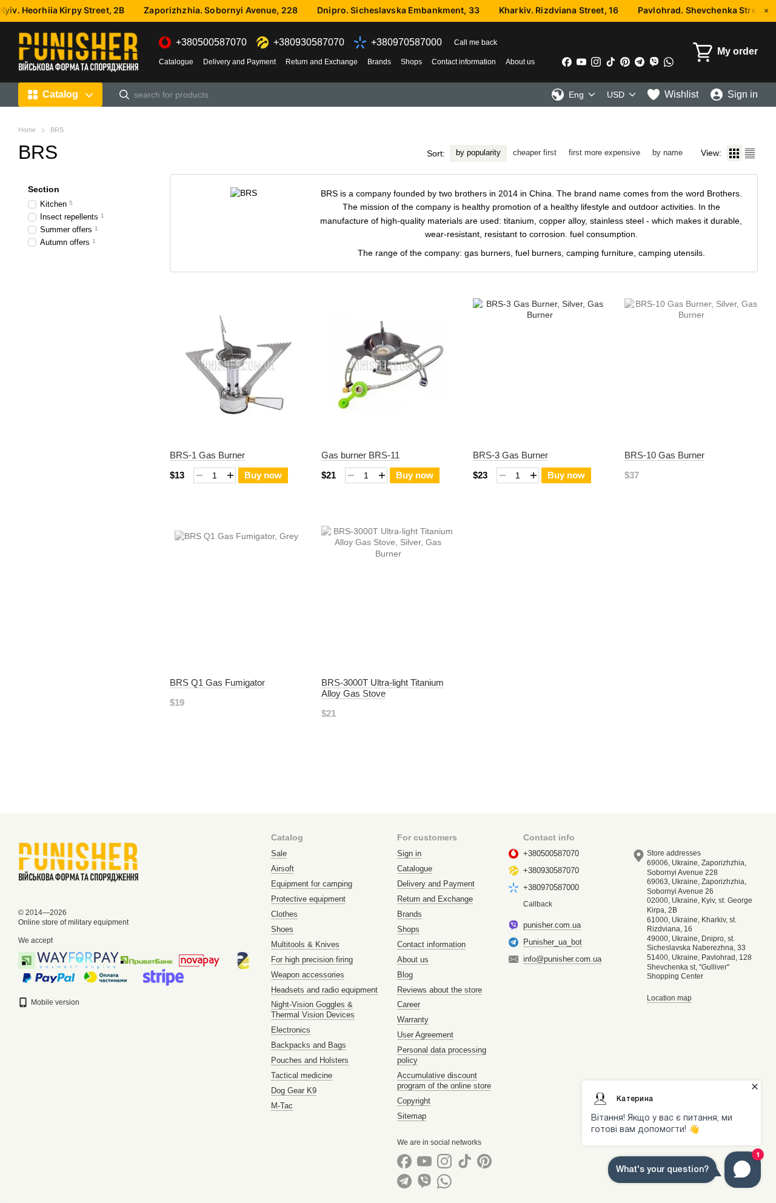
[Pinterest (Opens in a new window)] (625, 62)
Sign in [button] (409, 853)
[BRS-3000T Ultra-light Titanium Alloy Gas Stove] (388, 592)
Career (408, 1004)
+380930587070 (308, 42)
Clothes (284, 914)
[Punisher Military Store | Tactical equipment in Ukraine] (78, 861)
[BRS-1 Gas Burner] (236, 365)
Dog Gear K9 (293, 1090)
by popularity (478, 152)
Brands (379, 62)
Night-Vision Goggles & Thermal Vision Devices (313, 1009)
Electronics (290, 1029)
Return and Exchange (322, 62)
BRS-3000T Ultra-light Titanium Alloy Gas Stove (382, 688)
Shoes (282, 929)
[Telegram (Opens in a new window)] (639, 62)
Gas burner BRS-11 (360, 455)
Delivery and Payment (239, 62)
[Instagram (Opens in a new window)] (596, 62)
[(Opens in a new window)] (163, 977)
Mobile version (54, 1002)
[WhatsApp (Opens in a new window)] (669, 62)
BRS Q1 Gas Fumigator (217, 682)
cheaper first (535, 152)
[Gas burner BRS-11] (388, 365)
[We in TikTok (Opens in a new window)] (610, 62)
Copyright (413, 1100)
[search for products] (124, 94)
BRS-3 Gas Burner (510, 455)
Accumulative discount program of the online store (444, 1080)
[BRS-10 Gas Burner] (691, 365)
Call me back (475, 42)
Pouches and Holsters (310, 1060)
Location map (669, 998)
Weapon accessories (307, 974)
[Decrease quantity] (199, 475)
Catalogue (176, 62)
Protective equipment (308, 898)
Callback (537, 904)
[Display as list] (750, 153)
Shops (411, 62)
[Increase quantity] (230, 475)
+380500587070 (211, 42)
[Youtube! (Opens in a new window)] (581, 62)
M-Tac (282, 1105)
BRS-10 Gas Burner (664, 455)
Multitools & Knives (305, 944)
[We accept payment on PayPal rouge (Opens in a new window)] (48, 977)
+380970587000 (406, 42)
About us (520, 62)
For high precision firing (312, 959)
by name (667, 152)
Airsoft (282, 868)
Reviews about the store (439, 989)
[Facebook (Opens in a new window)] (567, 62)
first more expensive (604, 152)
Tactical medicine (301, 1075)
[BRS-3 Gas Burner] (539, 365)
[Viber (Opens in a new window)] (654, 62)
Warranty (413, 1019)
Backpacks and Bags (308, 1045)
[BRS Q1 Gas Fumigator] (236, 592)
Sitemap (411, 1116)
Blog (405, 974)
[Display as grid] (734, 153)
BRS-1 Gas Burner (207, 455)
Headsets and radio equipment (324, 989)
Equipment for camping (311, 883)
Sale (279, 853)
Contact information (464, 62)
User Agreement (425, 1034)
